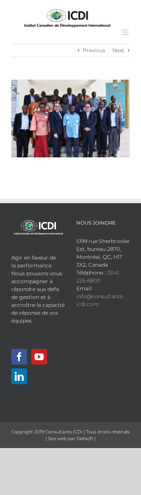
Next (118, 50)
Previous (94, 50)
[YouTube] (39, 357)
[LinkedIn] (19, 376)
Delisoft (84, 438)
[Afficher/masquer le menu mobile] (126, 32)
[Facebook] (19, 357)
